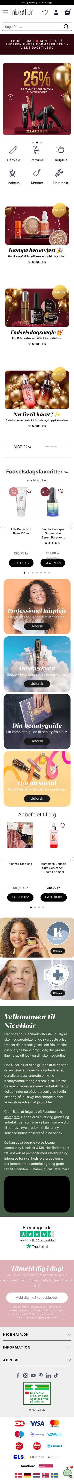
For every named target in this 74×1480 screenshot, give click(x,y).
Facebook (50, 1112)
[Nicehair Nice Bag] (20, 835)
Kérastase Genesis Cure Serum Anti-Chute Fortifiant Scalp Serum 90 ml (53, 868)
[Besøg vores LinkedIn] (48, 1377)
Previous (11, 97)
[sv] (55, 1475)
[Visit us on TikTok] (56, 1377)
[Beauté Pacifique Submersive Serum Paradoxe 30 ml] (52, 502)
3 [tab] (39, 907)
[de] (28, 1475)
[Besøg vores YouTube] (33, 1377)
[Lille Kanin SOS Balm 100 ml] (21, 502)
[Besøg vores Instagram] (25, 1377)
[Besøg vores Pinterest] (40, 1377)
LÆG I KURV (21, 563)
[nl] (37, 1475)
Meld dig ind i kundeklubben (37, 1297)
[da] (19, 1475)
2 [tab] (35, 907)
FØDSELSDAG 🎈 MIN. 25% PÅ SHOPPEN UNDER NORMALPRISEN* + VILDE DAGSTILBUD (37, 44)
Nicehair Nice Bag (20, 863)
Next (63, 97)
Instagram (12, 1117)
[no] (46, 1475)
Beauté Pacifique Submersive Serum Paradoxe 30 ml (53, 533)
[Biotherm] (22, 446)
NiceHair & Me (33, 1148)
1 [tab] (31, 907)
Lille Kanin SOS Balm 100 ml (21, 531)
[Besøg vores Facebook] (18, 1377)
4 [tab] (43, 907)
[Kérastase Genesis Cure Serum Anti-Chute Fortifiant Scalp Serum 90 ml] (53, 835)
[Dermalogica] (51, 446)
